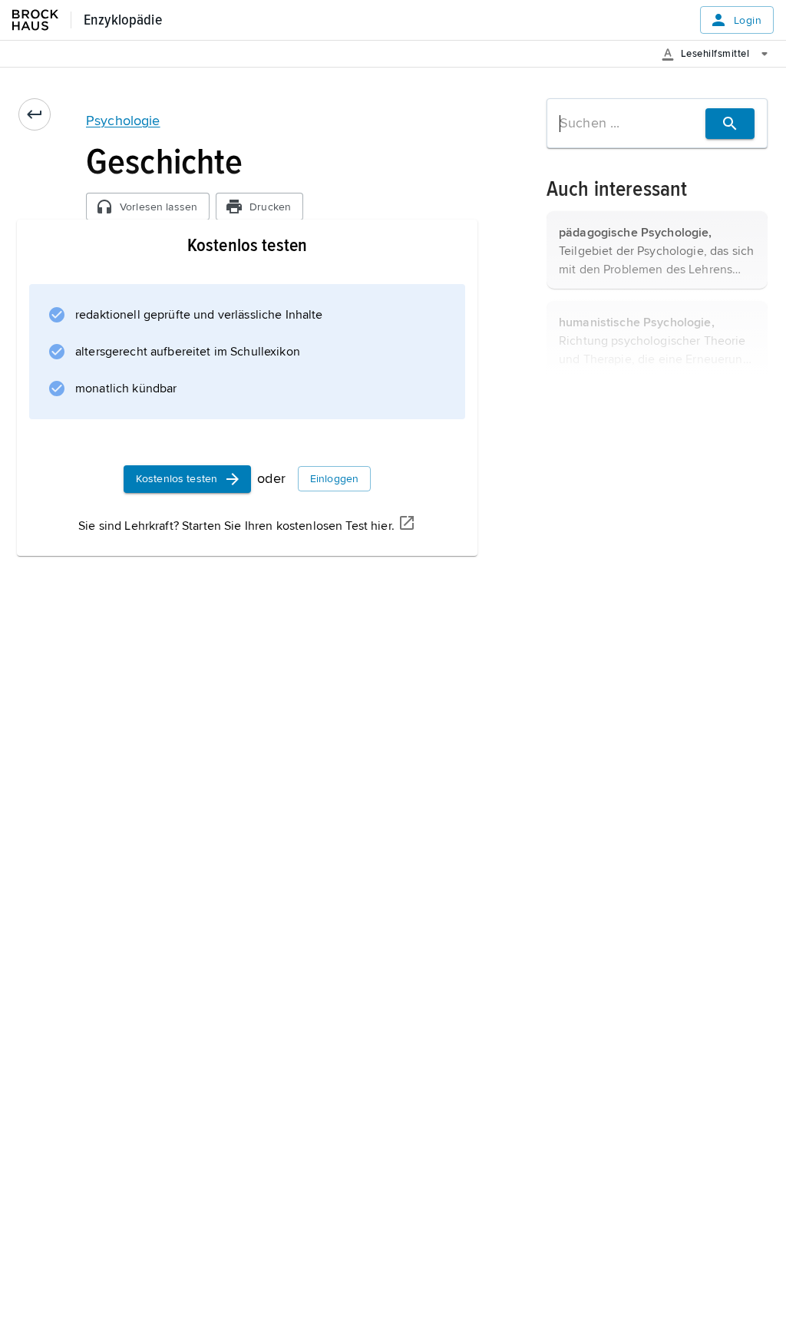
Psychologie (123, 120)
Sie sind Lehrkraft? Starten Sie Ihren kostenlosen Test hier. (236, 526)
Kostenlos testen (176, 478)
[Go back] (34, 114)
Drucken (270, 206)
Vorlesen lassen (158, 206)
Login (747, 20)
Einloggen (334, 478)
